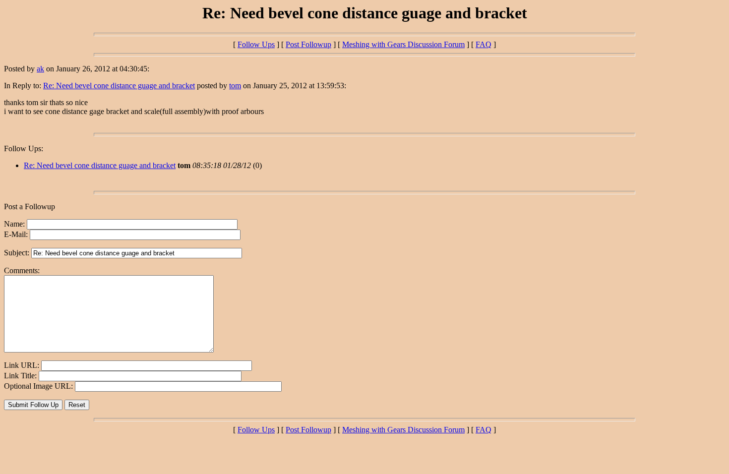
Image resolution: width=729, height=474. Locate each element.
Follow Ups (256, 44)
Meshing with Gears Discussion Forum (403, 44)
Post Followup (308, 44)
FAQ (483, 44)
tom (235, 85)
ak (40, 68)
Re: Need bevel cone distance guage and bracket (119, 85)
